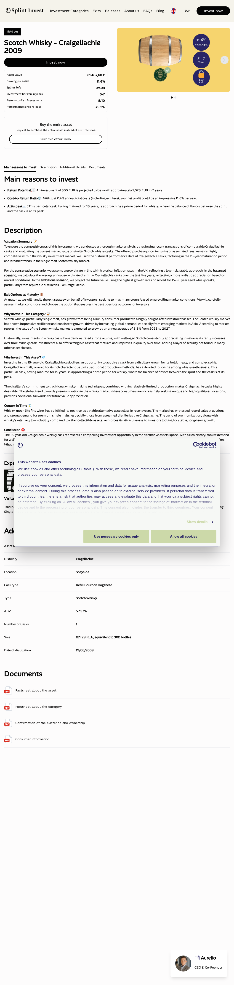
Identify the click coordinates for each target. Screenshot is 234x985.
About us (131, 10)
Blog (160, 10)
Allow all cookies (183, 536)
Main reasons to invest (20, 167)
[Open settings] (173, 11)
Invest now (213, 11)
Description (48, 167)
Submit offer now (55, 139)
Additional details (73, 167)
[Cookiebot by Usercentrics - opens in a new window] (196, 445)
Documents (97, 167)
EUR (187, 11)
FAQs (147, 10)
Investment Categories (69, 10)
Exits (97, 10)
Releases (112, 10)
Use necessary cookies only (116, 536)
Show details (197, 522)
